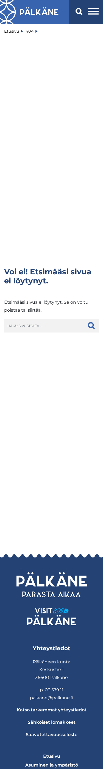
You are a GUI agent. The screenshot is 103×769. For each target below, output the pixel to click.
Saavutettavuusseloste (51, 734)
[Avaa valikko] (93, 12)
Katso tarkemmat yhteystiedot (52, 709)
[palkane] (39, 12)
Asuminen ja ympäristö (51, 765)
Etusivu (51, 756)
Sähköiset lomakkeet (52, 722)
